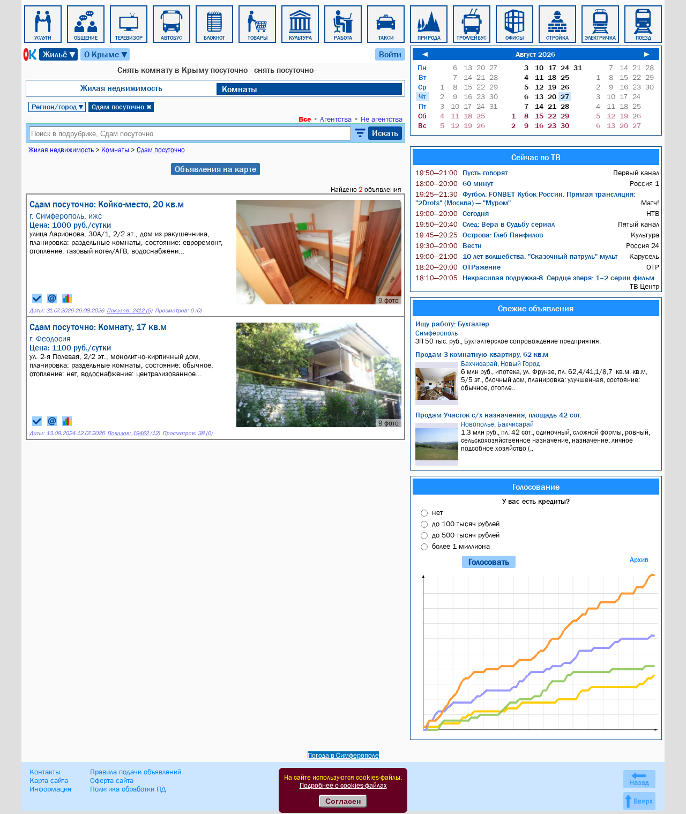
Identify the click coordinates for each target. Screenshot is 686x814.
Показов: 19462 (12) (133, 433)
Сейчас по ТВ (536, 157)
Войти (390, 54)
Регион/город (58, 106)
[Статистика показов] (67, 298)
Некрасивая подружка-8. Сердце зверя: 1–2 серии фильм (534, 277)
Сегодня (452, 213)
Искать (385, 133)
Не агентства (381, 119)
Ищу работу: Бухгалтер (452, 323)
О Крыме (106, 54)
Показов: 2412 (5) (129, 310)
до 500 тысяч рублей (465, 535)
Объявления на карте (215, 169)
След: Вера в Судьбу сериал (485, 224)
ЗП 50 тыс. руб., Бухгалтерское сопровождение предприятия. (508, 337)
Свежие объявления (535, 308)
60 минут (454, 183)
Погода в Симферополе (343, 755)
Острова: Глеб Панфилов (479, 234)
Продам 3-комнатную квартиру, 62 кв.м (481, 354)
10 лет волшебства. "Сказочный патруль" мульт (516, 256)
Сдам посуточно (122, 106)
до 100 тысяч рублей (465, 523)
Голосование (536, 486)
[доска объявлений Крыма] (28, 54)
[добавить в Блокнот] (37, 298)
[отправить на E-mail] (52, 298)
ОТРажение (458, 267)
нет (437, 512)
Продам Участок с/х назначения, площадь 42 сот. (498, 414)
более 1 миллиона (461, 546)
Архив (639, 560)
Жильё (60, 54)
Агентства (336, 119)
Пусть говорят (461, 172)
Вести (448, 245)
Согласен (343, 801)
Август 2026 (535, 54)
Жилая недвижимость (121, 88)
